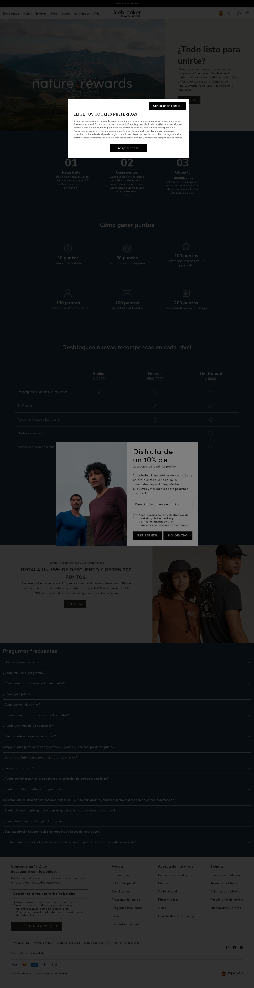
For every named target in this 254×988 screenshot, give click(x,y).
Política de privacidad (136, 124)
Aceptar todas (128, 148)
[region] (128, 128)
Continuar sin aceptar (167, 106)
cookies (159, 124)
